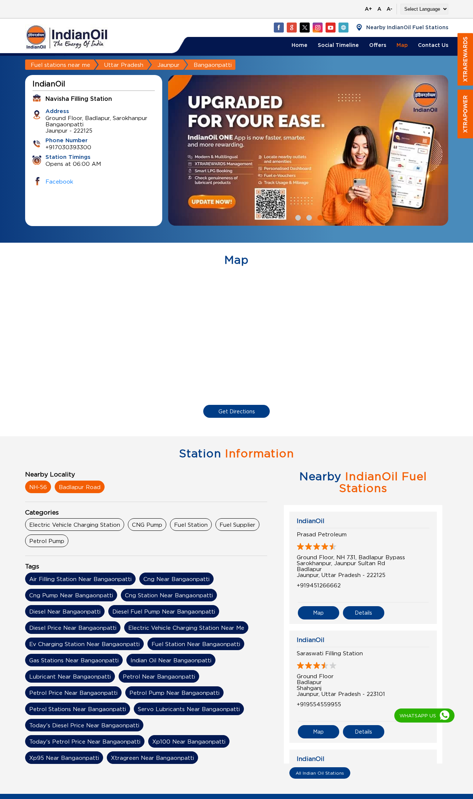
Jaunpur (168, 65)
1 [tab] (297, 217)
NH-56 (38, 487)
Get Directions (236, 411)
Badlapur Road (80, 487)
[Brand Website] (343, 27)
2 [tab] (308, 217)
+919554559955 (319, 704)
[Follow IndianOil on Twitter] (304, 27)
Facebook (59, 181)
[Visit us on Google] (291, 27)
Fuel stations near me (60, 65)
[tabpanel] (308, 150)
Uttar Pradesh (123, 65)
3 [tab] (319, 217)
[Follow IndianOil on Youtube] (330, 27)
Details (363, 612)
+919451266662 (319, 585)
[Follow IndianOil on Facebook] (278, 27)
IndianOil (310, 521)
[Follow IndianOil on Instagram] (317, 27)
